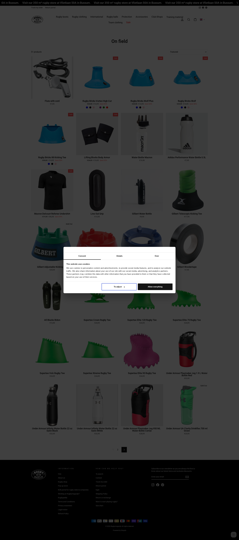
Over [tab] (157, 256)
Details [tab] (120, 256)
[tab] (82, 256)
